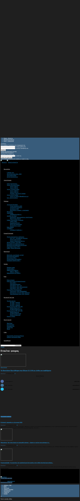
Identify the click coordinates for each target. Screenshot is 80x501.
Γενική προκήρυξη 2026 (16, 206)
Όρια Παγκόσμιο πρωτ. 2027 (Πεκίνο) (19, 294)
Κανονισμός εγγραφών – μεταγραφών (19, 210)
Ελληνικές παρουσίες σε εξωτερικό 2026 (11, 422)
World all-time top (14, 312)
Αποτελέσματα (7, 180)
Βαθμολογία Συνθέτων (12, 270)
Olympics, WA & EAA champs (17, 193)
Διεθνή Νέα (10, 327)
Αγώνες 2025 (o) (14, 192)
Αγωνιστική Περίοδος (12, 204)
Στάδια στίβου (13, 221)
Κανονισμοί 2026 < (12, 257)
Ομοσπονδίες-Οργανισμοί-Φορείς (15, 335)
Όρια (5, 276)
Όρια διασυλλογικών (15, 284)
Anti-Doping (10, 213)
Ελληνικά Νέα (10, 324)
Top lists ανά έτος (11, 301)
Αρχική (2, 347)
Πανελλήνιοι (4, 367)
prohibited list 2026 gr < (16, 214)
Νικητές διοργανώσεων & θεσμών (15, 237)
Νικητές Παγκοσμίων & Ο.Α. (17, 241)
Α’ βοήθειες (10, 228)
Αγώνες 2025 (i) (14, 188)
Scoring (6, 264)
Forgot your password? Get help (9, 151)
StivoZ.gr (3, 373)
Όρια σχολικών (11, 280)
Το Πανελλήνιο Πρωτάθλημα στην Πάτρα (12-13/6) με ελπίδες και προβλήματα (26, 370)
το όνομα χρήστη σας (20, 146)
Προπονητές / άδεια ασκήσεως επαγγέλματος (21, 217)
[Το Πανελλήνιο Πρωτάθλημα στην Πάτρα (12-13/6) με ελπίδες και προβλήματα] (13, 366)
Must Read (9, 323)
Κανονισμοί (7, 251)
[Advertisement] (12, 404)
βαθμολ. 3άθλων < (14, 271)
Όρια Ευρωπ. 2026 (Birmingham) (18, 291)
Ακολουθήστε (76, 385)
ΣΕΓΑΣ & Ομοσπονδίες (16, 224)
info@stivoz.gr (11, 481)
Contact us (6, 492)
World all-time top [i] (15, 308)
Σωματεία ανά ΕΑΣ (15, 223)
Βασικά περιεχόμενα (9, 139)
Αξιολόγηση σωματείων (16, 207)
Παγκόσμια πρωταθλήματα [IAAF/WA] (17, 245)
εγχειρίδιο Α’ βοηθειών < (16, 230)
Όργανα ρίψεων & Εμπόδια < (14, 259)
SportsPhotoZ (7, 340)
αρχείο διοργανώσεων (12, 176)
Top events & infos (11, 175)
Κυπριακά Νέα (10, 326)
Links (5, 332)
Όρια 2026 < (13, 282)
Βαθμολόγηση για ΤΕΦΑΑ (13, 273)
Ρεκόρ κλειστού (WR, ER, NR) (15, 306)
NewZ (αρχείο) (7, 320)
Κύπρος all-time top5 (15, 315)
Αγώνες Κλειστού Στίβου (13, 185)
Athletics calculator (8, 489)
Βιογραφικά (10, 211)
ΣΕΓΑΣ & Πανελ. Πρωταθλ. (14, 242)
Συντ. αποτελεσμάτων (12, 197)
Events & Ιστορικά (8, 233)
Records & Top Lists (9, 297)
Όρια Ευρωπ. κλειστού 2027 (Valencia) (20, 292)
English (6, 493)
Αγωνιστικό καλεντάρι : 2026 (14, 174)
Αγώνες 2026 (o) (14, 190)
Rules (5, 486)
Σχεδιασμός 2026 (14, 209)
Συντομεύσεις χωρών (15, 225)
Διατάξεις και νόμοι (12, 216)
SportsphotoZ (7, 491)
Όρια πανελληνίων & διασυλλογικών (16, 281)
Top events (6, 488)
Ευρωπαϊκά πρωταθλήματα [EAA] (15, 244)
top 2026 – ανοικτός (15, 302)
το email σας (18, 155)
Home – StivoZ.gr (8, 138)
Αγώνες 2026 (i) (14, 186)
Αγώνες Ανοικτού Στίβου (13, 189)
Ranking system (11, 267)
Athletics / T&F (7, 485)
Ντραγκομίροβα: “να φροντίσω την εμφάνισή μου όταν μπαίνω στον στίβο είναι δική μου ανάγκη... (27, 462)
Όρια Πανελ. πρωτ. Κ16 (16, 288)
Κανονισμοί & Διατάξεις (13, 256)
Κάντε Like (76, 381)
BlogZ (8, 329)
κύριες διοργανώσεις (12, 183)
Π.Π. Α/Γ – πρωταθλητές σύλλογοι (19, 238)
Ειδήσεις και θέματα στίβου (14, 337)
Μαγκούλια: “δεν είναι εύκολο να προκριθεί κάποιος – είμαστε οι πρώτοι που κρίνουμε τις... (25, 442)
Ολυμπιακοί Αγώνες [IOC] (13, 246)
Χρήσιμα (6, 201)
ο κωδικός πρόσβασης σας (21, 148)
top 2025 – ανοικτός (15, 305)
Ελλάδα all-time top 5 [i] (16, 309)
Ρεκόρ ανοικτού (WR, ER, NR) (15, 310)
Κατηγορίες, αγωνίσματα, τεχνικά (15, 255)
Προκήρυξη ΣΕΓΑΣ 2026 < (14, 260)
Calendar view (10, 172)
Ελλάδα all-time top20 (15, 313)
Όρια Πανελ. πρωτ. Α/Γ (16, 285)
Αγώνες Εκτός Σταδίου (12, 195)
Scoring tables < (11, 269)
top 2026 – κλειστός (15, 303)
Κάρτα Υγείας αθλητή (15, 218)
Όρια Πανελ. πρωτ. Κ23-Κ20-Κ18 (18, 287)
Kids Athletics (10, 227)
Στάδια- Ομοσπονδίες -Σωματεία (15, 220)
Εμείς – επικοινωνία (9, 141)
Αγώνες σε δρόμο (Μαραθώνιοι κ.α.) (19, 196)
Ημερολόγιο (7, 169)
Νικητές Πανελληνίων (15, 239)
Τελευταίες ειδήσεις (6, 416)
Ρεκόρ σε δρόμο (11, 316)
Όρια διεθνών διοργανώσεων (14, 290)
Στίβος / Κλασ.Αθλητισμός (13, 248)
